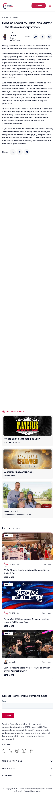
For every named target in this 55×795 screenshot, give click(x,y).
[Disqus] (27, 209)
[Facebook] (49, 37)
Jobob (12, 662)
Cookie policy (24, 788)
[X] (42, 37)
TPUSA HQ (14, 564)
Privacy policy (36, 788)
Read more (9, 577)
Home (5, 17)
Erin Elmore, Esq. (13, 35)
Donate (38, 5)
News (15, 17)
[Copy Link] (35, 37)
